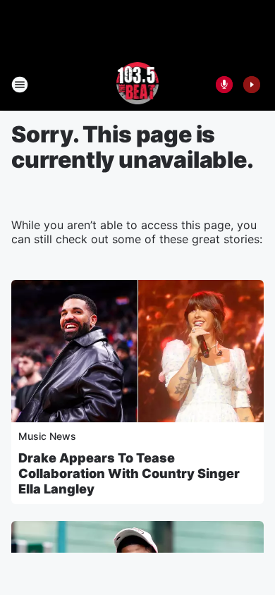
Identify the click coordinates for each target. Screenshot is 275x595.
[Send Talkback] (224, 84)
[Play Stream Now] (251, 84)
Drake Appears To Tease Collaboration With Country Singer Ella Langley (129, 473)
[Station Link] (137, 84)
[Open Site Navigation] (19, 84)
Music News (47, 436)
